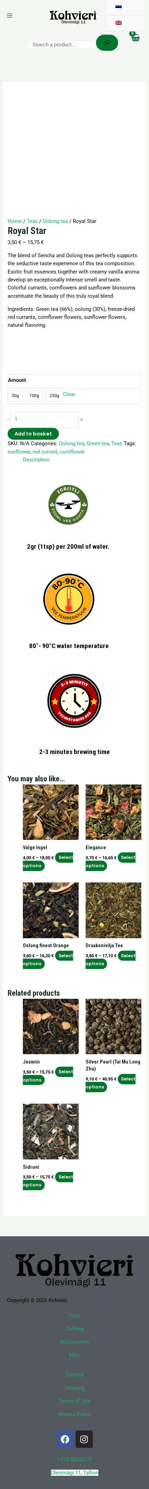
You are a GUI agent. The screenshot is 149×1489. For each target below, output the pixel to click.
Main (74, 1355)
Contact (74, 1375)
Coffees (74, 1329)
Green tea (98, 443)
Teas (32, 221)
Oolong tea (55, 221)
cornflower (72, 452)
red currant (45, 452)
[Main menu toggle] (10, 16)
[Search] (107, 43)
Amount (17, 380)
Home (15, 221)
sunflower (19, 452)
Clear (69, 394)
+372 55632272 (74, 1459)
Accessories (74, 1342)
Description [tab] (36, 460)
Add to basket (33, 433)
